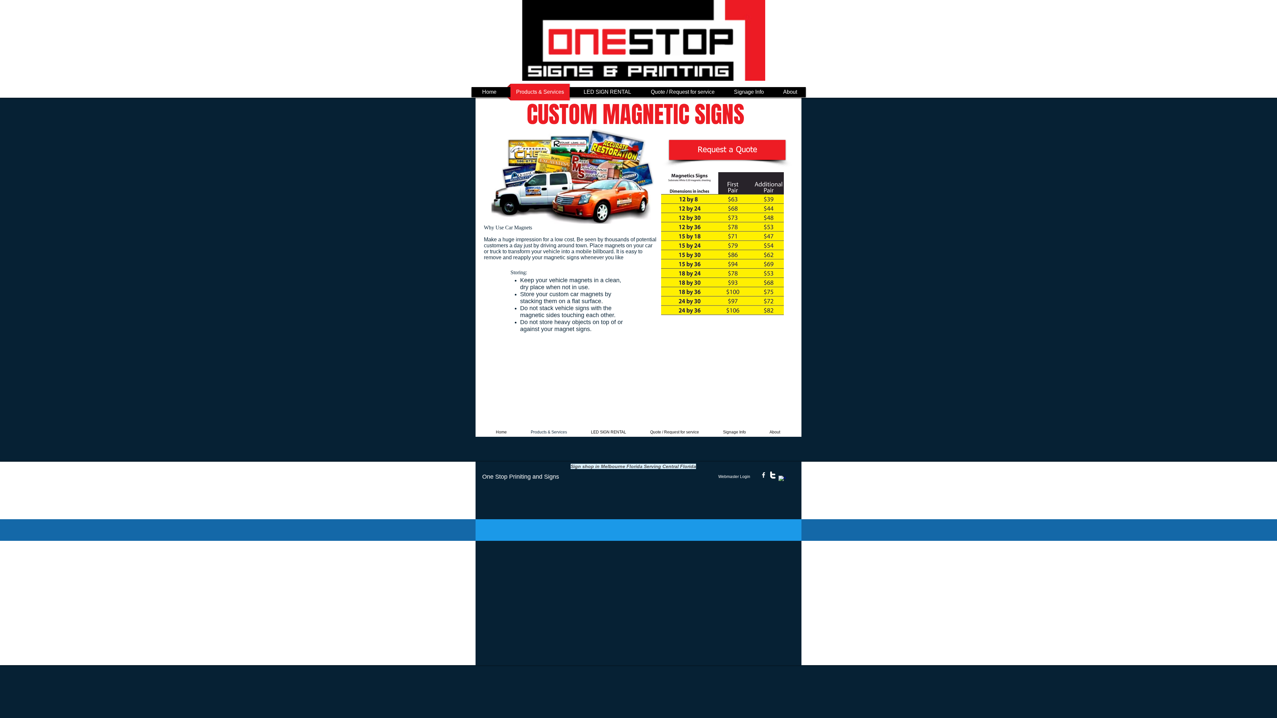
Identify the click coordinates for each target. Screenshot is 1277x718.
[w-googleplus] (782, 479)
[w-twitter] (773, 475)
